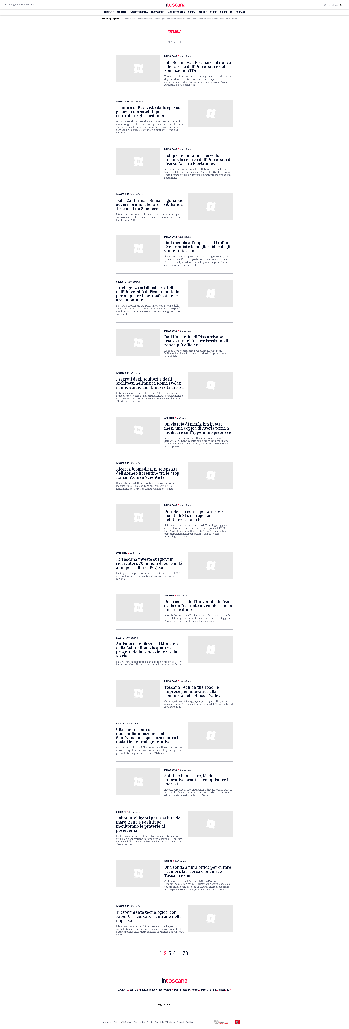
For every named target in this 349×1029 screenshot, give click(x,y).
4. (175, 953)
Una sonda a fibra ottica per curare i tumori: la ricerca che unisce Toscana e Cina (197, 871)
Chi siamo (170, 1022)
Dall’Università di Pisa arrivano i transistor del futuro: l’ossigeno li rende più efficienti (196, 340)
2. (166, 953)
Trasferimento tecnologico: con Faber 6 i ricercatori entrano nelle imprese (149, 916)
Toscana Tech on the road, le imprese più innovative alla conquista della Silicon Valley (192, 691)
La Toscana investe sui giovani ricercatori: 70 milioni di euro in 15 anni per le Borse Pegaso (149, 563)
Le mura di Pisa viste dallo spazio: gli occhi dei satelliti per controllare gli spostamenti (148, 111)
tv (231, 12)
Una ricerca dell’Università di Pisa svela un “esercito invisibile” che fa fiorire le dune (198, 605)
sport (222, 18)
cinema (156, 18)
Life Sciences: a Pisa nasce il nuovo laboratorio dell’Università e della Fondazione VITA (197, 66)
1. (161, 953)
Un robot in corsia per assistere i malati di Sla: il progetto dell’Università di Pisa (195, 515)
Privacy (117, 1022)
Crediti (150, 1022)
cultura (121, 12)
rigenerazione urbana (208, 18)
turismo (235, 18)
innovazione (157, 12)
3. (170, 953)
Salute (120, 637)
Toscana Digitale (128, 18)
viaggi (223, 12)
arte (228, 18)
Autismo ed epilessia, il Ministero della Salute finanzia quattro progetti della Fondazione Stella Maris (148, 649)
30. (186, 953)
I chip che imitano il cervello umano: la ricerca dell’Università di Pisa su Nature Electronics (198, 159)
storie (213, 12)
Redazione (185, 56)
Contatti (180, 1022)
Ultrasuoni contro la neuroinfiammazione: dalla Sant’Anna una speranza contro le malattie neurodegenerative (148, 735)
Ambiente (121, 281)
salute (203, 12)
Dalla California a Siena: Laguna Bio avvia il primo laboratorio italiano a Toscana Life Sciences (149, 204)
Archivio (189, 1022)
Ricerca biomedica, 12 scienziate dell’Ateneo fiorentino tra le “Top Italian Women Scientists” (147, 473)
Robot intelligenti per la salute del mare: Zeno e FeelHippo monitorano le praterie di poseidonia (149, 824)
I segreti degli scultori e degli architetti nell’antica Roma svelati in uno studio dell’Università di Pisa (150, 383)
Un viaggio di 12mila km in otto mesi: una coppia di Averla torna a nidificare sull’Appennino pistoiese (197, 428)
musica (191, 12)
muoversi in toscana (180, 18)
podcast (240, 12)
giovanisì (166, 18)
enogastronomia (138, 12)
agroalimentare (145, 18)
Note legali (107, 1022)
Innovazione (170, 56)
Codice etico (139, 1022)
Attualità (121, 553)
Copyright (159, 1022)
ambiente (109, 12)
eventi (194, 18)
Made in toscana (176, 12)
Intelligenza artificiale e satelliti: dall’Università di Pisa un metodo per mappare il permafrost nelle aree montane (147, 293)
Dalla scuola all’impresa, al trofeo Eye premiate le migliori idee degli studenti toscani (197, 246)
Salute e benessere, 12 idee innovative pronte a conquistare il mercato (196, 779)
